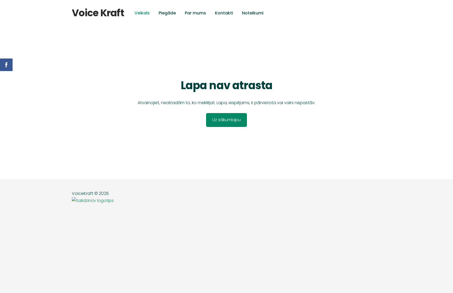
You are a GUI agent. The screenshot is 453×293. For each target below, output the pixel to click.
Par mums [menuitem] (195, 13)
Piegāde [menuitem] (167, 13)
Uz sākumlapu (226, 120)
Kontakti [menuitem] (224, 13)
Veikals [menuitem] (142, 13)
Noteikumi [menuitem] (252, 13)
